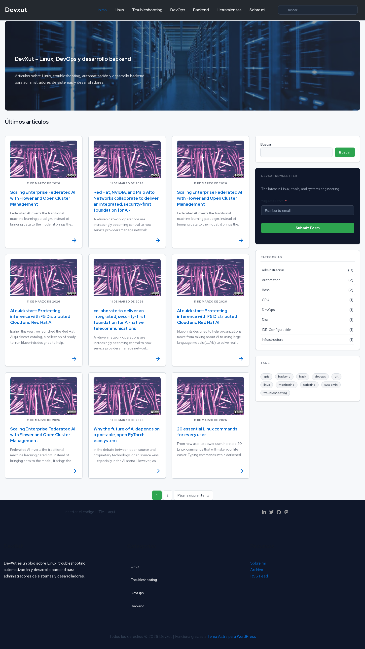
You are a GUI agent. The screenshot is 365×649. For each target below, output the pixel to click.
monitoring (286, 385)
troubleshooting (275, 393)
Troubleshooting (147, 9)
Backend (201, 9)
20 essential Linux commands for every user (207, 432)
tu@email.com (272, 201)
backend (284, 377)
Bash (266, 290)
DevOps (177, 9)
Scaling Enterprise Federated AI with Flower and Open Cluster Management (42, 198)
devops (320, 377)
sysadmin (331, 385)
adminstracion (273, 270)
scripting (309, 385)
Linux (119, 9)
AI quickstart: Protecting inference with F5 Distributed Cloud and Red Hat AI (40, 316)
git (336, 377)
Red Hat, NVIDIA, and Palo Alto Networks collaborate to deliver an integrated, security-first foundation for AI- (126, 201)
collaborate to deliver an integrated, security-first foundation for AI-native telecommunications (120, 319)
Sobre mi (257, 9)
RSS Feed (259, 576)
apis (266, 377)
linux (266, 385)
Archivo (256, 569)
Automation (271, 280)
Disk (265, 319)
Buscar (265, 144)
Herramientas (229, 9)
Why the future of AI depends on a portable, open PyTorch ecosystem (127, 435)
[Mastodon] (286, 512)
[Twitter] (271, 512)
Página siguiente (193, 495)
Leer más (43, 239)
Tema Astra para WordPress (231, 636)
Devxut (16, 9)
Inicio (102, 9)
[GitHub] (279, 512)
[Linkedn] (264, 512)
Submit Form (307, 228)
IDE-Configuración (276, 329)
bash (302, 377)
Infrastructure (272, 339)
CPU (265, 300)
